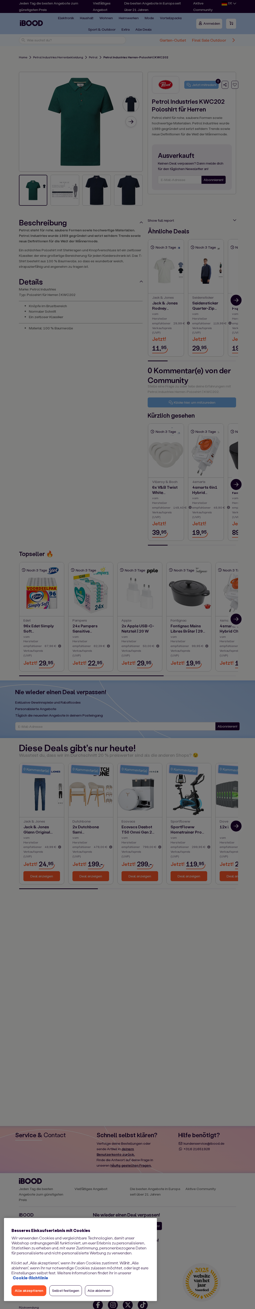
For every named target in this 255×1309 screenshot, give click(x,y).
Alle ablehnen (99, 1290)
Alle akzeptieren (29, 1290)
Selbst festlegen (65, 1290)
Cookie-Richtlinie (30, 1277)
